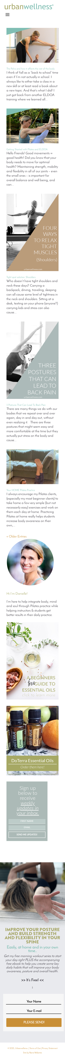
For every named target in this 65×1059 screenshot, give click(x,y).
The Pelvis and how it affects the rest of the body (30, 69)
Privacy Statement (50, 1048)
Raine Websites (35, 1053)
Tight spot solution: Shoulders (20, 277)
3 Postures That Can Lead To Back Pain (26, 405)
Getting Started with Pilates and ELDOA (26, 149)
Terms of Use (35, 1048)
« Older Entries (16, 536)
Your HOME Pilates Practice (20, 490)
